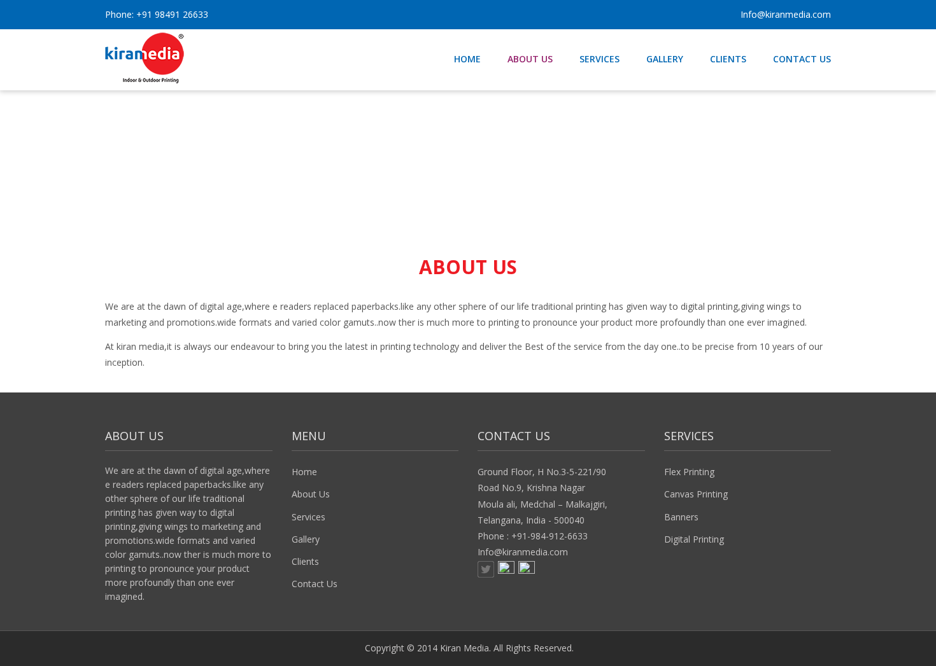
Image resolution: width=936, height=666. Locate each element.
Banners (681, 517)
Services (308, 517)
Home (304, 472)
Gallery (306, 539)
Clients (305, 561)
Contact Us (314, 584)
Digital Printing (694, 539)
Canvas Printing (696, 494)
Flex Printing (689, 472)
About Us (311, 494)
